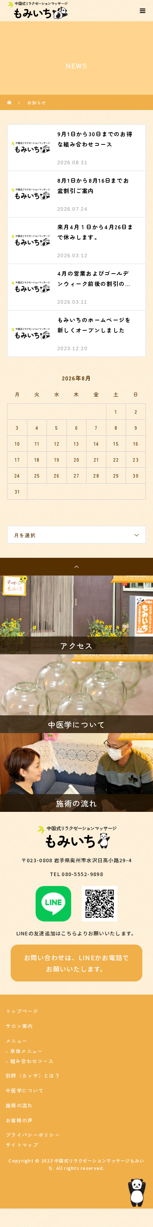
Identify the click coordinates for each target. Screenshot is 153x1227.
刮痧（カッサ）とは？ (33, 1075)
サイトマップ (22, 1144)
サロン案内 (19, 1025)
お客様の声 (19, 1120)
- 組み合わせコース (30, 1060)
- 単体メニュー (24, 1051)
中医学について (25, 1090)
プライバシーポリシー (33, 1134)
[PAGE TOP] (76, 567)
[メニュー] (142, 10)
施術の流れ (19, 1105)
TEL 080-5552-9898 (76, 873)
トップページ (22, 1010)
